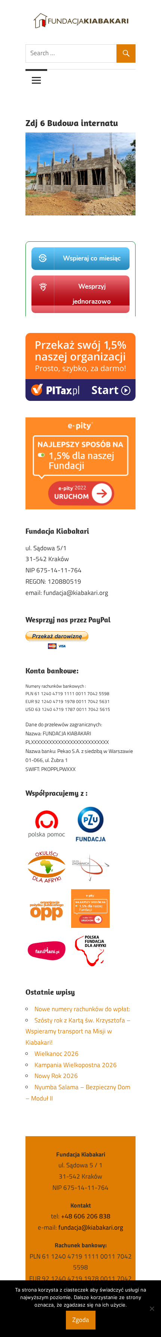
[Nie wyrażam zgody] (151, 1308)
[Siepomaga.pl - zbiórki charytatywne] (80, 314)
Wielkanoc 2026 (56, 1053)
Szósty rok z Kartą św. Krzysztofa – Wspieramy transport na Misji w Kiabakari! (78, 1031)
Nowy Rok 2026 (56, 1076)
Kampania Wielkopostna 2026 (75, 1065)
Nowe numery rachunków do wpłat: (82, 1009)
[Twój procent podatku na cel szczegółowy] (80, 507)
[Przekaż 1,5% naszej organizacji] (80, 399)
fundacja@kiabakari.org (90, 1227)
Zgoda (80, 1320)
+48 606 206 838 (85, 1216)
